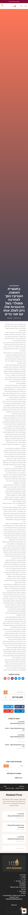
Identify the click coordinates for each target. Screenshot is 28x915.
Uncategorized (14, 285)
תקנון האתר (22, 891)
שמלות (24, 877)
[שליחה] (6, 766)
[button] (25, 6)
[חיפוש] (5, 692)
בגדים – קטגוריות (21, 881)
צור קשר (23, 889)
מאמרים (23, 893)
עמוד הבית (23, 875)
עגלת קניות (22, 885)
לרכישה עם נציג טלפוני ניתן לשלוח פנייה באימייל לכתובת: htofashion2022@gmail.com (14, 897)
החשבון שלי (22, 883)
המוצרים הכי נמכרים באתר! (18, 887)
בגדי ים (24, 879)
